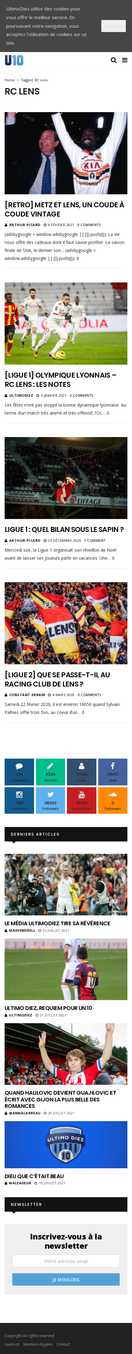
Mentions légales (37, 1344)
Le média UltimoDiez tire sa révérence (57, 923)
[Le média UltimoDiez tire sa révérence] (66, 884)
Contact (63, 1344)
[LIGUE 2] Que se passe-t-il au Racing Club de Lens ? (57, 679)
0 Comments (89, 224)
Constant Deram (27, 694)
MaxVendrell (22, 930)
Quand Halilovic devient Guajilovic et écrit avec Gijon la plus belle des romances (60, 1099)
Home (10, 80)
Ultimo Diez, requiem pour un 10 (48, 1008)
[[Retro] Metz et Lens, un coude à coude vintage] (66, 153)
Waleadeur (20, 1183)
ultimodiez (21, 395)
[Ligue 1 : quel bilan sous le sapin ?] (66, 478)
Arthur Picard (25, 224)
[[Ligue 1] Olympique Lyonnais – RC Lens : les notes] (66, 323)
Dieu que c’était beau (34, 1176)
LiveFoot (12, 1344)
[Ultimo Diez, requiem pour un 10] (66, 969)
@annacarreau (25, 1113)
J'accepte (113, 26)
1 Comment (95, 540)
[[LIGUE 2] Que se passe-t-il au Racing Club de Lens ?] (66, 623)
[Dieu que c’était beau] (66, 1144)
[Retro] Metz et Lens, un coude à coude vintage (64, 209)
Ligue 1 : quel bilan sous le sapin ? (64, 529)
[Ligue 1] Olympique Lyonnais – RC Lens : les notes (60, 379)
